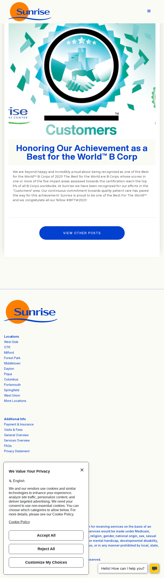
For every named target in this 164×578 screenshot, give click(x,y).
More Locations (15, 400)
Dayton (9, 368)
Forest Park (12, 358)
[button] (149, 10)
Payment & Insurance (19, 424)
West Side (11, 342)
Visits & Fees (13, 429)
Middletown (12, 363)
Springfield (11, 390)
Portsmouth (12, 384)
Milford (9, 352)
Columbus (11, 379)
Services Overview (17, 440)
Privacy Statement (16, 451)
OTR (7, 347)
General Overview (16, 435)
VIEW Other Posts (82, 233)
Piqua (8, 374)
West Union (12, 395)
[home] (30, 11)
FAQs (8, 445)
